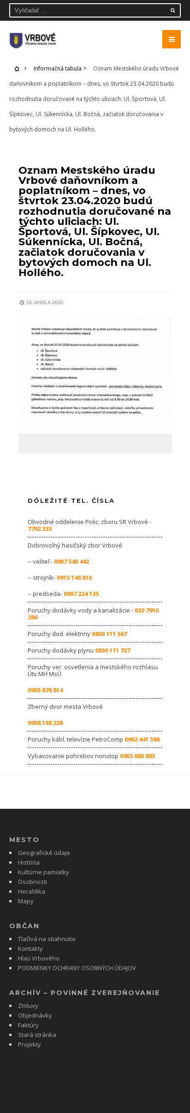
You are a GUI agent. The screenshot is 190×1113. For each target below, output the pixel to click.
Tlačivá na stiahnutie (47, 939)
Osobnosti (32, 881)
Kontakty (30, 948)
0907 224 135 (81, 593)
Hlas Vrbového (38, 958)
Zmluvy (28, 1005)
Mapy (26, 901)
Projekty (29, 1044)
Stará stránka (37, 1035)
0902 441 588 (142, 739)
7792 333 (40, 528)
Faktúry (28, 1025)
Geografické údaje (44, 852)
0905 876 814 (45, 690)
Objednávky (35, 1015)
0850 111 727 (112, 650)
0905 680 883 (137, 756)
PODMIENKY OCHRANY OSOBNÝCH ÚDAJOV (77, 968)
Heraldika (31, 891)
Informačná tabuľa (58, 68)
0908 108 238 (45, 722)
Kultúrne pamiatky (43, 872)
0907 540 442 (71, 561)
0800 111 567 (109, 634)
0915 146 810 (74, 577)
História (29, 862)
